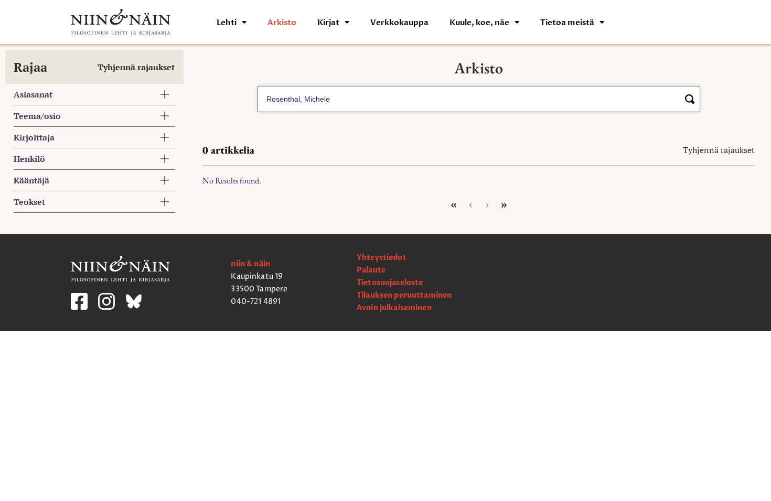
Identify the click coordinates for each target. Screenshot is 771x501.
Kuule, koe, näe (479, 22)
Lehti (227, 22)
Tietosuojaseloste (390, 283)
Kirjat (328, 22)
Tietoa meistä (567, 22)
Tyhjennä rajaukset (136, 67)
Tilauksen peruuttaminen (404, 295)
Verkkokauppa (399, 22)
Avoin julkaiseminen (394, 308)
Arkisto (281, 22)
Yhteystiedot (381, 258)
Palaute (371, 270)
